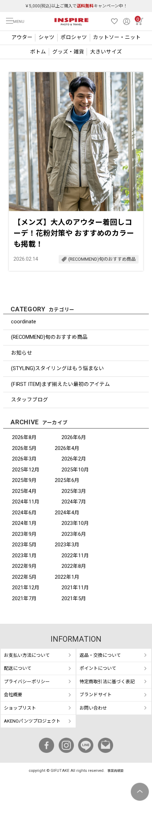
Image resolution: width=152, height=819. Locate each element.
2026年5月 (24, 448)
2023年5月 (24, 544)
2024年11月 (26, 502)
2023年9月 (24, 534)
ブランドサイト (96, 694)
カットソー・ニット (117, 37)
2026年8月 (24, 437)
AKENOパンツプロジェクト (32, 721)
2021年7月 (24, 598)
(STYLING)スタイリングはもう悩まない (57, 368)
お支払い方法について (27, 655)
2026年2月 (74, 459)
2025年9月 (24, 480)
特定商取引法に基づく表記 (107, 681)
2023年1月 (24, 555)
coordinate (23, 321)
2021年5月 (74, 598)
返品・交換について (100, 655)
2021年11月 (75, 587)
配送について (17, 668)
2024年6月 (24, 512)
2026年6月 (74, 437)
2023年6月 (74, 534)
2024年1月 (24, 523)
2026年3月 (24, 459)
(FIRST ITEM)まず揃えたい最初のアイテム (60, 384)
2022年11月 (75, 555)
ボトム (38, 52)
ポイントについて (98, 668)
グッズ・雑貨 (68, 52)
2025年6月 (67, 480)
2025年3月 (74, 491)
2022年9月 (24, 566)
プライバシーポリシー (27, 681)
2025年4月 (24, 491)
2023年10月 (75, 523)
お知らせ (21, 353)
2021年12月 (26, 587)
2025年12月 (26, 469)
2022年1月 (67, 577)
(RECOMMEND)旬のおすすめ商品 (49, 337)
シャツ (46, 37)
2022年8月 (74, 566)
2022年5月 (24, 577)
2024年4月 (67, 512)
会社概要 (13, 694)
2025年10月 (75, 469)
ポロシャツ (73, 37)
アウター (22, 37)
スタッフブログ (29, 399)
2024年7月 (74, 502)
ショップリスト (20, 708)
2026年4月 (67, 448)
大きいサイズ (106, 52)
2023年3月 (67, 544)
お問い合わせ (93, 708)
